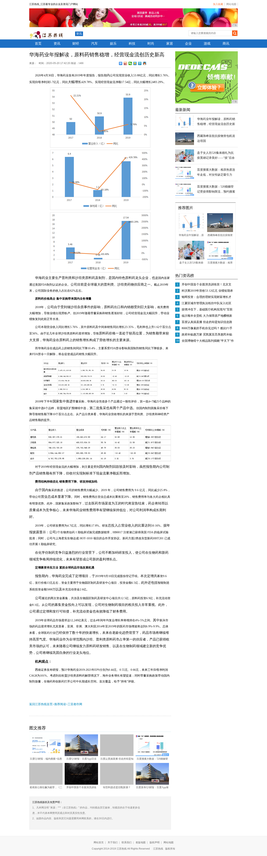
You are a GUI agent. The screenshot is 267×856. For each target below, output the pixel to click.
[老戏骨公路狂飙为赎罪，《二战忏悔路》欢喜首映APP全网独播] (46, 783)
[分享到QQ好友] (144, 63)
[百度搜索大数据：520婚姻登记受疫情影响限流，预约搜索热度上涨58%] (152, 755)
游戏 (207, 43)
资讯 (79, 33)
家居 (169, 43)
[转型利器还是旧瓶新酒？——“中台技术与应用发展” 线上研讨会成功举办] (117, 783)
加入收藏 (218, 4)
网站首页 (99, 842)
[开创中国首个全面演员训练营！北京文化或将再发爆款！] (81, 783)
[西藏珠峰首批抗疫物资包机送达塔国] (184, 144)
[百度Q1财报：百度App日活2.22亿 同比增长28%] (81, 755)
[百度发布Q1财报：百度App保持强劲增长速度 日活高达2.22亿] (152, 783)
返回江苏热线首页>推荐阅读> (48, 704)
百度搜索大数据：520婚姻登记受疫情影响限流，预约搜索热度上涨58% (216, 191)
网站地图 (231, 4)
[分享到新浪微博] (125, 63)
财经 (75, 43)
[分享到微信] (130, 63)
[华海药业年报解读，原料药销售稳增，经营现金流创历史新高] (184, 127)
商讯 (226, 43)
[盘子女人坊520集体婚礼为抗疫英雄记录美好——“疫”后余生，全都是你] (184, 161)
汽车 (94, 43)
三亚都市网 (75, 704)
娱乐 (113, 43)
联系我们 (127, 842)
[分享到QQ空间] (135, 63)
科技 (132, 43)
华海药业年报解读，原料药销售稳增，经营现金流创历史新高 (216, 124)
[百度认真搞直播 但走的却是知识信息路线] (117, 755)
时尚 (150, 43)
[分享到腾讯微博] (140, 63)
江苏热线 (158, 848)
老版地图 (141, 842)
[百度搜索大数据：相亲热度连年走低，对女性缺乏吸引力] (184, 177)
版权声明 (155, 842)
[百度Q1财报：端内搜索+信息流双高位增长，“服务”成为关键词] (46, 755)
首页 (38, 43)
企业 (188, 43)
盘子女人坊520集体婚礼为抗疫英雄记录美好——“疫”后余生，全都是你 (216, 157)
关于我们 (113, 842)
